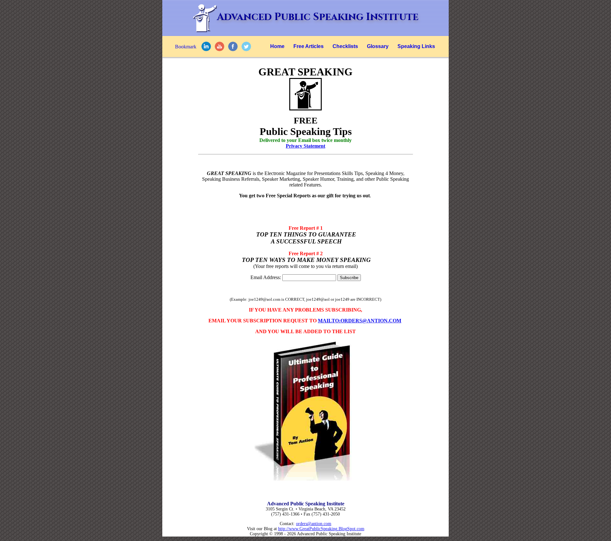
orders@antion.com (313, 523)
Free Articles (308, 46)
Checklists (345, 46)
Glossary (378, 46)
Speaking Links (416, 46)
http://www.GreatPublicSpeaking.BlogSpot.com (321, 528)
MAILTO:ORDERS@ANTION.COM (359, 320)
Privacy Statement (305, 146)
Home (277, 46)
